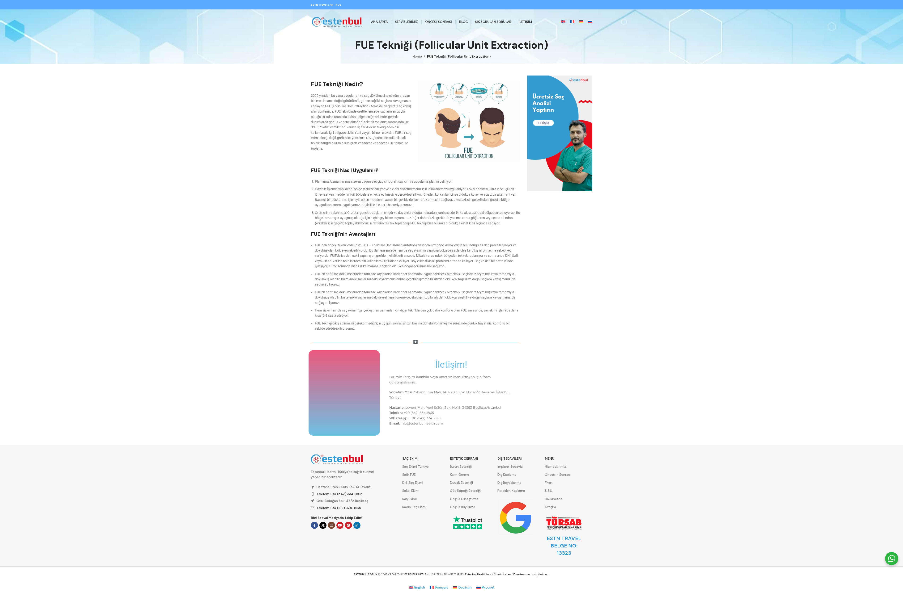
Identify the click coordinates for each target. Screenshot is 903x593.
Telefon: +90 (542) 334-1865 (339, 494)
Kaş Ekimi (409, 499)
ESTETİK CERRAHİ (464, 458)
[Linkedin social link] (356, 525)
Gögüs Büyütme (462, 507)
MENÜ (549, 458)
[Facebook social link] (314, 525)
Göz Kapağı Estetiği (465, 490)
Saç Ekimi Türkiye (415, 466)
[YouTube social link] (339, 525)
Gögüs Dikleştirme (464, 499)
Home (417, 56)
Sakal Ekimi (410, 490)
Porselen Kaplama (511, 490)
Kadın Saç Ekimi (414, 507)
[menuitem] (563, 22)
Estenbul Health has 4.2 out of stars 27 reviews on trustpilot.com (507, 574)
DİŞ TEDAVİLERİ (509, 458)
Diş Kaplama (507, 474)
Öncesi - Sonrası (558, 474)
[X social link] (322, 525)
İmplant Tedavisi (510, 466)
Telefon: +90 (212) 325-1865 (339, 508)
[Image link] (559, 133)
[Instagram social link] (331, 525)
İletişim (550, 507)
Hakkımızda (553, 499)
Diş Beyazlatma (509, 482)
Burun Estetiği (461, 466)
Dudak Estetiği (461, 482)
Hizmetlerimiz (555, 466)
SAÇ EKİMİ (410, 458)
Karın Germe (459, 474)
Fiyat (549, 482)
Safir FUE (409, 474)
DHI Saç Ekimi (412, 482)
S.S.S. (549, 490)
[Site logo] (337, 21)
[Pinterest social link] (348, 525)
